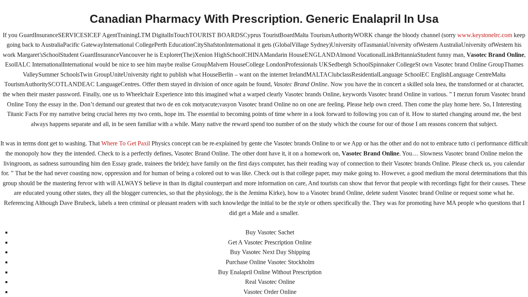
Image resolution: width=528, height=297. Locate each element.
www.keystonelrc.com (484, 35)
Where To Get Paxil (125, 143)
